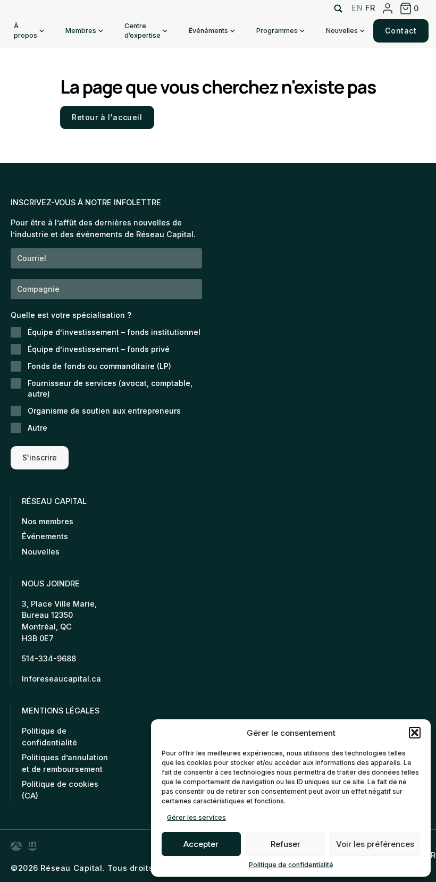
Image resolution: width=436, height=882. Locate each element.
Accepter (201, 844)
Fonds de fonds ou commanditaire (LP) (99, 366)
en (357, 8)
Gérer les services (196, 817)
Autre (37, 427)
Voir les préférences (375, 844)
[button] (414, 732)
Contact (400, 30)
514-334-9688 (49, 658)
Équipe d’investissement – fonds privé (99, 349)
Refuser (285, 844)
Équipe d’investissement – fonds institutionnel (114, 332)
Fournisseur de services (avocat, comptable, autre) (110, 388)
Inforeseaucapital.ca (61, 679)
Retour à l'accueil (107, 117)
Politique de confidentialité (291, 865)
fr (370, 8)
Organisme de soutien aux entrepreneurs (104, 410)
